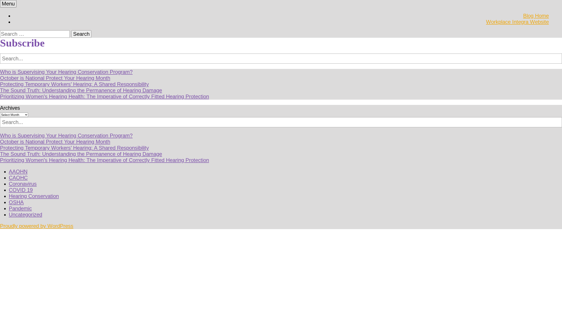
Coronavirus (23, 184)
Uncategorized (25, 214)
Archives (10, 108)
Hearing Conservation (34, 196)
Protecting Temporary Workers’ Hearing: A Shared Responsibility (74, 84)
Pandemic (20, 208)
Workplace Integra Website (517, 22)
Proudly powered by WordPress (36, 226)
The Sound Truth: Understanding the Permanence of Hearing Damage (81, 90)
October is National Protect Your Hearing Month (55, 78)
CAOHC (18, 178)
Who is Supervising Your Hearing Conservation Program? (66, 72)
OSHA (16, 202)
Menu (8, 4)
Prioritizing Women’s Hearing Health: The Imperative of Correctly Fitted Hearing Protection (104, 96)
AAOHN (18, 171)
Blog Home (536, 16)
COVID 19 (21, 190)
